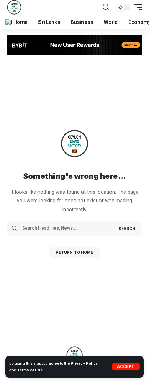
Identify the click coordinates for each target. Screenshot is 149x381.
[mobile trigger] (136, 7)
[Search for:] (64, 228)
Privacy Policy (84, 363)
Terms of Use (30, 370)
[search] (106, 7)
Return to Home (74, 252)
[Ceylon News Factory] (14, 7)
